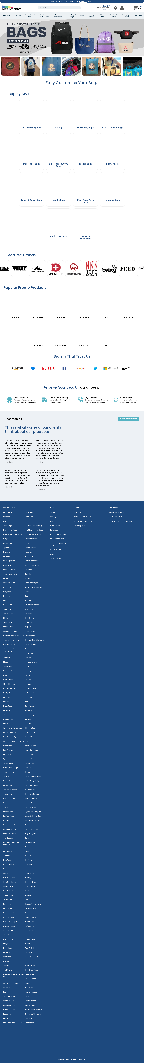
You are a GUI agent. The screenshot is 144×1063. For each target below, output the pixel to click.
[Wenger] (55, 268)
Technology (8, 855)
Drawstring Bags (10, 530)
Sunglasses (8, 622)
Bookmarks (29, 873)
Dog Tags (7, 860)
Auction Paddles (31, 895)
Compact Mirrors (32, 913)
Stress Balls (8, 627)
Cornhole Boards (32, 794)
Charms (6, 873)
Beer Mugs (7, 605)
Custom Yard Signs (33, 631)
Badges (6, 710)
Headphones (30, 979)
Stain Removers (9, 996)
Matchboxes (30, 789)
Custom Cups (9, 583)
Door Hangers (9, 798)
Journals (6, 657)
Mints (5, 723)
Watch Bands (8, 930)
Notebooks (29, 926)
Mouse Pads (8, 512)
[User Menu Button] (115, 8)
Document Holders (33, 1014)
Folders (28, 767)
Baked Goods (30, 732)
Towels (28, 574)
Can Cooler (30, 618)
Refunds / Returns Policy (83, 517)
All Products (6, 16)
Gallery (53, 517)
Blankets (6, 697)
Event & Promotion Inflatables (11, 843)
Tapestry (28, 847)
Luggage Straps (31, 829)
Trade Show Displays (33, 587)
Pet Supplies (8, 904)
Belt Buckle (29, 706)
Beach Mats (30, 921)
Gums (27, 741)
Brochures (29, 864)
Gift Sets (28, 1018)
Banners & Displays (33, 534)
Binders (28, 679)
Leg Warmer (8, 750)
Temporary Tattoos (33, 649)
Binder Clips (30, 759)
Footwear (29, 987)
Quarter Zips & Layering (34, 640)
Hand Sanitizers (31, 750)
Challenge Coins (10, 574)
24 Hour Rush (55, 550)
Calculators (8, 679)
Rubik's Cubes (31, 948)
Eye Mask (7, 759)
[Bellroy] (109, 268)
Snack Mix (29, 737)
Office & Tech (103, 16)
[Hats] (106, 302)
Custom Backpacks (33, 776)
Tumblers (29, 600)
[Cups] (106, 330)
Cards (27, 772)
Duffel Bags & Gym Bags (35, 781)
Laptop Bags (8, 816)
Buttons (28, 596)
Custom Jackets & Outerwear (11, 650)
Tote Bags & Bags (72, 16)
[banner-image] (72, 20)
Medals (6, 662)
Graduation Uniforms (33, 904)
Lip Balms (7, 754)
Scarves (28, 697)
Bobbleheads (9, 785)
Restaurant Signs (10, 913)
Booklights (29, 877)
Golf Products (9, 952)
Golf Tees (7, 957)
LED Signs (7, 587)
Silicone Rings (30, 807)
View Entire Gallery (128, 419)
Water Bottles (30, 609)
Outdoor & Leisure (113, 16)
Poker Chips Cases (11, 1005)
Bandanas (7, 851)
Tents (27, 825)
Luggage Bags (9, 820)
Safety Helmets (9, 882)
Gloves (28, 657)
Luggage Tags (9, 688)
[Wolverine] (73, 268)
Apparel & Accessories (58, 16)
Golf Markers (8, 970)
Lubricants (29, 996)
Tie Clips (6, 807)
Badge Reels (8, 693)
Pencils (6, 701)
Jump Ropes (8, 917)
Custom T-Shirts (10, 631)
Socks (27, 578)
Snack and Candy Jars (12, 728)
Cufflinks (28, 860)
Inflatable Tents (9, 833)
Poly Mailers (30, 556)
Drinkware (7, 596)
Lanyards (7, 591)
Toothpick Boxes (10, 789)
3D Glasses (29, 930)
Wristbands (8, 763)
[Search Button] (78, 7)
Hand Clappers (9, 1009)
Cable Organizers (10, 983)
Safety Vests (8, 891)
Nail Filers (29, 983)
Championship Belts (11, 921)
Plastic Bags (8, 719)
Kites (5, 869)
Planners (28, 851)
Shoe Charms (9, 684)
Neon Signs (8, 543)
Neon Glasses (31, 917)
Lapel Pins (29, 517)
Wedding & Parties (92, 16)
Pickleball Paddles (32, 693)
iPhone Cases (9, 926)
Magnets (28, 684)
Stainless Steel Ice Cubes (13, 1023)
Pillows (6, 961)
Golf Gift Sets (8, 1001)
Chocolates (30, 728)
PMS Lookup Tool (57, 539)
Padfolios (29, 653)
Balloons (28, 613)
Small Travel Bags (10, 825)
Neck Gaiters (30, 745)
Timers (6, 965)
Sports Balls (30, 965)
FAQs (52, 521)
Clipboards (29, 763)
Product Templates (58, 534)
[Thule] (19, 268)
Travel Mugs (8, 613)
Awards (28, 719)
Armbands (29, 891)
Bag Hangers (30, 833)
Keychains (29, 552)
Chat (109, 9)
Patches (6, 517)
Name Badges (31, 992)
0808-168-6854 (104, 8)
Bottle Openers (31, 561)
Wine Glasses (9, 609)
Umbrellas (7, 745)
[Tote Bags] (15, 302)
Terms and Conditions (83, 521)
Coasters (29, 512)
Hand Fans (29, 622)
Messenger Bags (32, 820)
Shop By (18, 16)
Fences (6, 992)
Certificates (8, 715)
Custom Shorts (31, 644)
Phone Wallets (9, 569)
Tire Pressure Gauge (33, 1009)
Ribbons (28, 569)
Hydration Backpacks (33, 811)
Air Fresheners (31, 662)
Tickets (6, 776)
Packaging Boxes (32, 715)
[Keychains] (129, 302)
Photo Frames (31, 1023)
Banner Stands (31, 539)
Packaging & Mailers (126, 16)
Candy (28, 723)
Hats (5, 521)
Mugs (5, 600)
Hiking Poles (30, 939)
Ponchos (28, 869)
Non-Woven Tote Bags (12, 534)
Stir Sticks (29, 754)
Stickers (28, 543)
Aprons (6, 547)
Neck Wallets (30, 974)
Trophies (28, 710)
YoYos (27, 943)
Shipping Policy (80, 525)
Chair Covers (8, 772)
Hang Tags (7, 706)
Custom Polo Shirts (11, 640)
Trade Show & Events (30, 16)
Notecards (7, 675)
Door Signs (29, 935)
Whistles (28, 899)
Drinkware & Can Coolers (44, 16)
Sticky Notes (8, 666)
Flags (5, 539)
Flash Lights (8, 939)
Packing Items (9, 561)
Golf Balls (29, 952)
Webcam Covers (32, 565)
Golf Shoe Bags (31, 970)
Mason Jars (8, 811)
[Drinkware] (60, 302)
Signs (82, 16)
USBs (27, 666)
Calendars (7, 794)
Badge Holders (31, 688)
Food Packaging (31, 583)
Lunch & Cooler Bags (33, 816)
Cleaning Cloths (31, 785)
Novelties (138, 16)
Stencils (6, 987)
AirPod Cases (8, 886)
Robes (6, 578)
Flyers (27, 675)
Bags (27, 521)
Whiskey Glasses (32, 605)
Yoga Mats (7, 899)
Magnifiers (7, 908)
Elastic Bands (30, 1001)
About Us (54, 512)
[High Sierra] (37, 268)
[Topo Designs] (91, 268)
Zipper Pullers (30, 1005)
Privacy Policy (79, 512)
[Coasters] (83, 330)
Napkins (6, 552)
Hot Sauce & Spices (11, 737)
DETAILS (90, 2)
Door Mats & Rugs (10, 767)
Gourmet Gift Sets (10, 732)
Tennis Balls (8, 895)
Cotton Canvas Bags (34, 525)
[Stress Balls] (60, 330)
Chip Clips (7, 935)
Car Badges (8, 838)
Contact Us (55, 525)
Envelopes (29, 671)
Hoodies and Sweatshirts (13, 635)
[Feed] (127, 268)
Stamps (28, 855)
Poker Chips (30, 886)
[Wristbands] (37, 330)
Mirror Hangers (31, 798)
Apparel (28, 627)
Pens (27, 591)
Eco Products (8, 864)
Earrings (28, 838)
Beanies (6, 556)
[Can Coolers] (83, 302)
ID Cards (6, 618)
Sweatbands (8, 803)
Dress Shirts (30, 635)
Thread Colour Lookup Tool (59, 544)
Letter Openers (9, 877)
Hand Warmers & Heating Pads (14, 975)
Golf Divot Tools (31, 957)
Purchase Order (56, 530)
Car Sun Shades (31, 882)
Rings (5, 943)
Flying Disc (7, 565)
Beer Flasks (7, 948)
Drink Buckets (30, 908)
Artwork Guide (56, 558)
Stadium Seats (9, 829)
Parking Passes (31, 803)
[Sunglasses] (37, 302)
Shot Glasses (30, 547)
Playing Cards (30, 842)
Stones (28, 961)
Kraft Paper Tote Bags (34, 530)
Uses (52, 554)
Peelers (6, 1018)
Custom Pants (9, 644)
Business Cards (9, 671)
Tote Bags (7, 525)
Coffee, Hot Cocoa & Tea (13, 741)
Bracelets (7, 1014)
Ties (26, 701)
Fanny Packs (8, 781)
